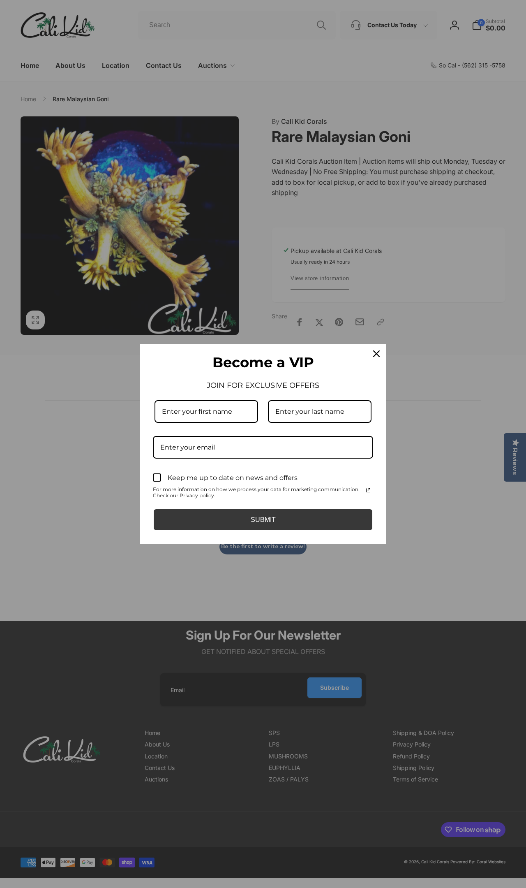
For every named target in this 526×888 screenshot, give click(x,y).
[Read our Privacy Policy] (368, 490)
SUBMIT (263, 519)
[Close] (376, 354)
